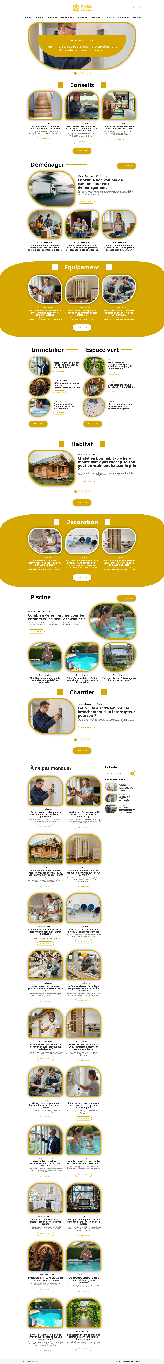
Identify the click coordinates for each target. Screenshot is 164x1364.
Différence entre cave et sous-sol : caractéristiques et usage (45, 1278)
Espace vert (102, 349)
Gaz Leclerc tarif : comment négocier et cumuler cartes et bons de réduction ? (82, 128)
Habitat (82, 444)
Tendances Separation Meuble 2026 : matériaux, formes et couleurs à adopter (119, 562)
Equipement (82, 267)
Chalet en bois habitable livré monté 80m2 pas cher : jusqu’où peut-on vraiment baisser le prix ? (107, 464)
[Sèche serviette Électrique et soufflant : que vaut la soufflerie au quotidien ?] (111, 798)
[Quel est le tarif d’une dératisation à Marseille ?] (94, 387)
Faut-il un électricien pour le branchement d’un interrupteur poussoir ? (82, 48)
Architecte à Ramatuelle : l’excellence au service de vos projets (45, 1221)
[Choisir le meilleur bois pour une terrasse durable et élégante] (94, 407)
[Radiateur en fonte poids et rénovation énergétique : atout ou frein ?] (82, 289)
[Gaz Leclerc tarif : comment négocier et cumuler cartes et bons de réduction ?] (82, 105)
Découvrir (126, 166)
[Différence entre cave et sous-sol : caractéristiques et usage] (40, 387)
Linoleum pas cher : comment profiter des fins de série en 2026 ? (45, 988)
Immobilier (48, 349)
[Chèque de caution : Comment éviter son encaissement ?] (40, 407)
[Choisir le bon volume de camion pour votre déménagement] (51, 189)
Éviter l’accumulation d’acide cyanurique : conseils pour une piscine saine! (82, 680)
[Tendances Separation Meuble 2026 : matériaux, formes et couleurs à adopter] (119, 541)
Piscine (41, 597)
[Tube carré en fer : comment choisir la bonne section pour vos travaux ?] (119, 289)
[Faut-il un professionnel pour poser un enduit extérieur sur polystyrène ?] (45, 1023)
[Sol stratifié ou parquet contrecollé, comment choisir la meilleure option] (111, 787)
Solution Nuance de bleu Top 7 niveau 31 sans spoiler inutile (82, 561)
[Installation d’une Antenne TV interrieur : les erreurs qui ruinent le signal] (45, 289)
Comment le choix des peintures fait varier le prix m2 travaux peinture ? (45, 562)
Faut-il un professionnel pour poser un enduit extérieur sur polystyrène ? (45, 1046)
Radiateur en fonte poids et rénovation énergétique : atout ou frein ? (82, 312)
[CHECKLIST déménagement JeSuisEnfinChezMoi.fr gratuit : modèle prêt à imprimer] (119, 224)
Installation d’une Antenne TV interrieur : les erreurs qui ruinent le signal (45, 312)
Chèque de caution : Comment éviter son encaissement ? (64, 406)
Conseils (82, 85)
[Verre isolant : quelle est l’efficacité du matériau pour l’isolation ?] (40, 366)
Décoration (82, 522)
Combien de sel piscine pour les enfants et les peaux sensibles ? (56, 617)
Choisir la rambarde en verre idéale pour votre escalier (119, 127)
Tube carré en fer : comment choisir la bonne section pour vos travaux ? (118, 312)
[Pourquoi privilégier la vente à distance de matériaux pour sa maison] (83, 1198)
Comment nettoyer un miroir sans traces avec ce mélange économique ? (83, 1105)
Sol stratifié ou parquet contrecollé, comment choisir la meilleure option (126, 788)
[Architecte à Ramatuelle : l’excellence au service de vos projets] (45, 1198)
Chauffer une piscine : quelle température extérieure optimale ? (45, 680)
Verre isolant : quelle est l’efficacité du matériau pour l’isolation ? (66, 364)
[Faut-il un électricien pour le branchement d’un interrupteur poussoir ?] (51, 716)
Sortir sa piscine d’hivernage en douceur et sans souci (119, 679)
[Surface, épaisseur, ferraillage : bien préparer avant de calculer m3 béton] (83, 965)
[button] (75, 72)
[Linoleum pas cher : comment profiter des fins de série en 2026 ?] (45, 965)
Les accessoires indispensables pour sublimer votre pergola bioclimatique (120, 365)
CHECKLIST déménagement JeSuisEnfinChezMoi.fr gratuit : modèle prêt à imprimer (119, 247)
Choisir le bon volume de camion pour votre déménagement (100, 183)
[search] (134, 7)
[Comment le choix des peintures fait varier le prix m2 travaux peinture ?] (45, 541)
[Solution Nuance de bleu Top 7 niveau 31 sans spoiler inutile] (82, 541)
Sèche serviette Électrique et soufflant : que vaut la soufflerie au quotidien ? (126, 799)
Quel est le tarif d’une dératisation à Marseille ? (121, 385)
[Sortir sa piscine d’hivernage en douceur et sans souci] (119, 657)
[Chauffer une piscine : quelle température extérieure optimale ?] (45, 657)
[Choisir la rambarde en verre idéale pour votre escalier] (119, 105)
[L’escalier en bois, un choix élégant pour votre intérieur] (45, 105)
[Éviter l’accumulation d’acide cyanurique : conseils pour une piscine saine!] (82, 657)
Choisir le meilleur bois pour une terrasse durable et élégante (120, 406)
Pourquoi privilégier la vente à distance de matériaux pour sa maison (83, 1221)
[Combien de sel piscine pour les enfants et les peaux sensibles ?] (112, 621)
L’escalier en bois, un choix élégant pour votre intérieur (45, 127)
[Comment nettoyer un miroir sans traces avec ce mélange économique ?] (83, 1081)
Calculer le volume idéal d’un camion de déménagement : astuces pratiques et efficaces (82, 247)
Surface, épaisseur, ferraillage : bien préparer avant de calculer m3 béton (83, 988)
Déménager (47, 164)
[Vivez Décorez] (82, 7)
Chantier (79, 40)
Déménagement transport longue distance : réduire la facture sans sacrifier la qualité (45, 247)
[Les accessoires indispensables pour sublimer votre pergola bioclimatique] (94, 366)
